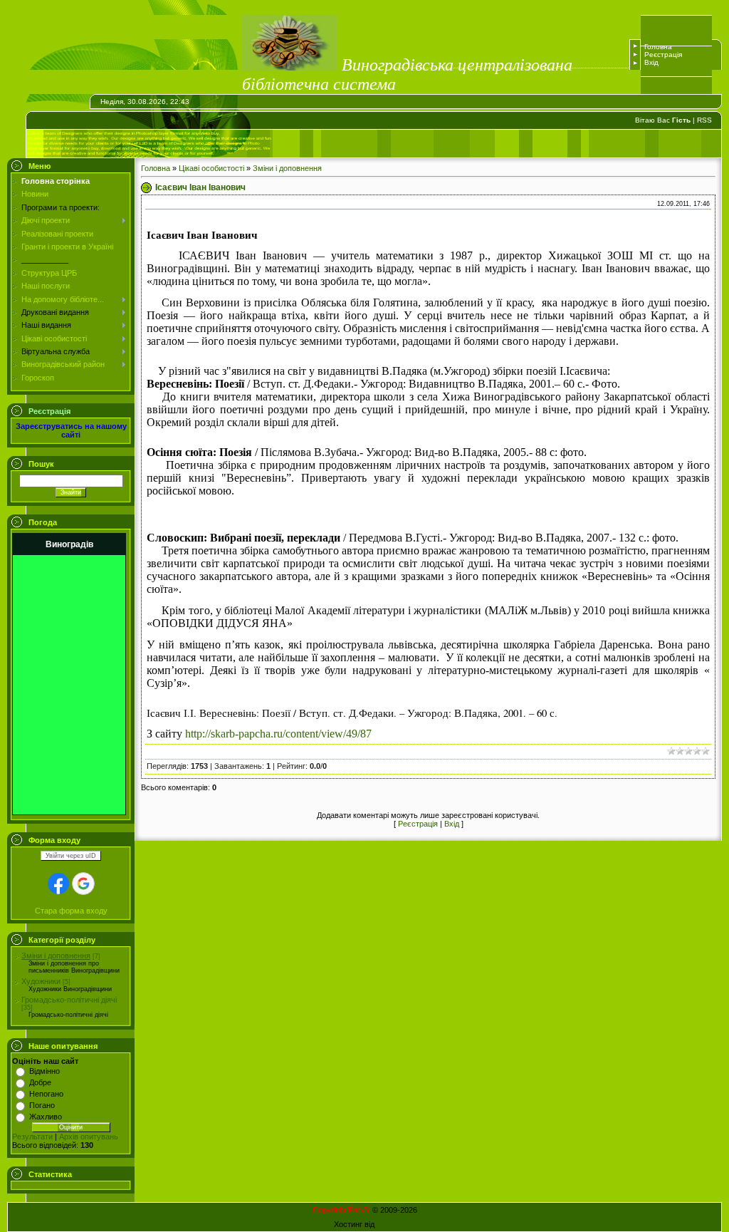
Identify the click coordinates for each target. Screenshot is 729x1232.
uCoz (386, 1224)
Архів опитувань (88, 1136)
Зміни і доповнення (55, 955)
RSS (704, 120)
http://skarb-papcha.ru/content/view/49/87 (278, 734)
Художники (41, 981)
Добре (40, 1082)
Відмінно (44, 1071)
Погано (42, 1105)
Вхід (651, 62)
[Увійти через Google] (83, 883)
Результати (32, 1136)
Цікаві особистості (211, 168)
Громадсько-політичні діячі (69, 999)
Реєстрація (663, 54)
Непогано (46, 1093)
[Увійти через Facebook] (58, 883)
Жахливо (45, 1116)
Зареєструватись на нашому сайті (71, 430)
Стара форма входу (71, 910)
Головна (658, 47)
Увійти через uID (71, 855)
